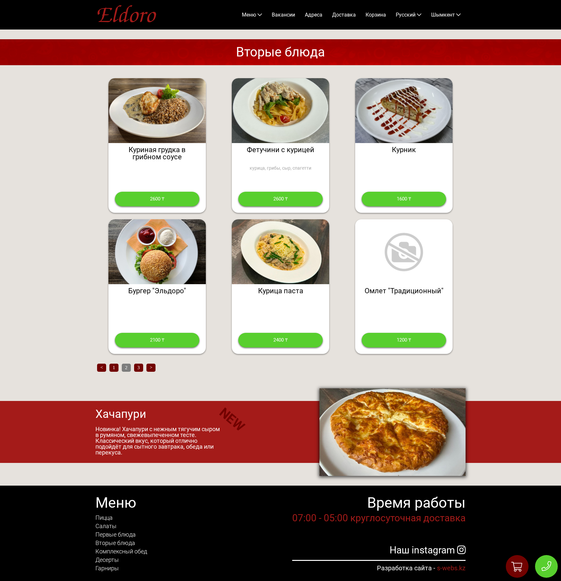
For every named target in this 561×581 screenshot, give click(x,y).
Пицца (104, 517)
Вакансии (283, 15)
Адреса (313, 15)
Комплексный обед (121, 551)
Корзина (376, 15)
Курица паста (280, 291)
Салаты (106, 526)
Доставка (344, 15)
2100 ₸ (157, 340)
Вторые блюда (115, 542)
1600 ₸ (404, 199)
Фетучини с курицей (280, 150)
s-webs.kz (451, 568)
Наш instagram (423, 550)
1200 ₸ (404, 340)
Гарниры (107, 568)
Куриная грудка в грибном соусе (157, 153)
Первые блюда (115, 534)
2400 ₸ (280, 340)
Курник (404, 150)
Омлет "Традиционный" (404, 291)
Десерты (107, 559)
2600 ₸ (157, 199)
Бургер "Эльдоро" (157, 291)
